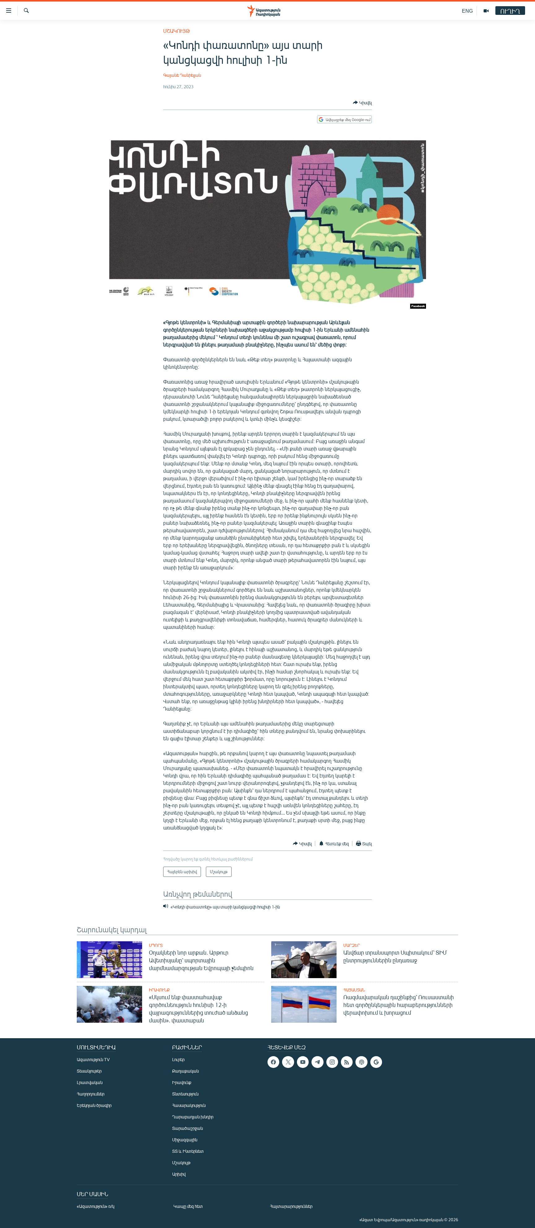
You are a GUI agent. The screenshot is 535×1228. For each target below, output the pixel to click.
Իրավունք (159, 989)
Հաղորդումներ (90, 1093)
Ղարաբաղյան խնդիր (192, 1116)
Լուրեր (178, 1059)
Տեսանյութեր (89, 1070)
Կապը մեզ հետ (188, 1206)
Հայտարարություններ (291, 1206)
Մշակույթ (176, 31)
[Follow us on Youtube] (303, 1062)
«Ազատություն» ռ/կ (95, 1206)
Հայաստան (354, 989)
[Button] (362, 102)
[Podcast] (361, 1062)
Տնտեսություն (185, 1093)
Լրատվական (89, 1082)
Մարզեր (351, 945)
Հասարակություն (189, 1105)
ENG (467, 11)
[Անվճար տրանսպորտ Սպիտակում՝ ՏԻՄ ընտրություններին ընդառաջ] (304, 959)
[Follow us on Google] (376, 1062)
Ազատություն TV (93, 1059)
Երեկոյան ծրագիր (94, 1105)
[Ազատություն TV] (486, 10)
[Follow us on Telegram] (317, 1062)
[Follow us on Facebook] (273, 1062)
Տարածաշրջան (187, 1128)
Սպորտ (156, 945)
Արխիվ (178, 1174)
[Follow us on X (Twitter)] (288, 1062)
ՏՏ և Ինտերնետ (188, 1151)
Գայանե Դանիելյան (182, 75)
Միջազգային (184, 1139)
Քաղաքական (185, 1070)
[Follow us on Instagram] (332, 1062)
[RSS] (347, 1062)
